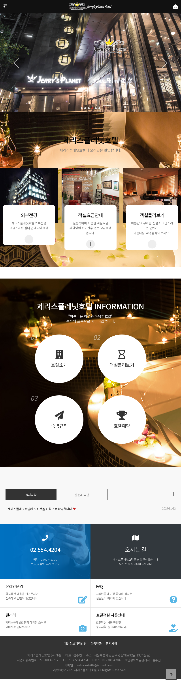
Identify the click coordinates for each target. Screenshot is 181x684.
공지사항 (31, 495)
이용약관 (96, 643)
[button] (82, 108)
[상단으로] (171, 674)
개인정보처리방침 (75, 643)
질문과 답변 (81, 495)
